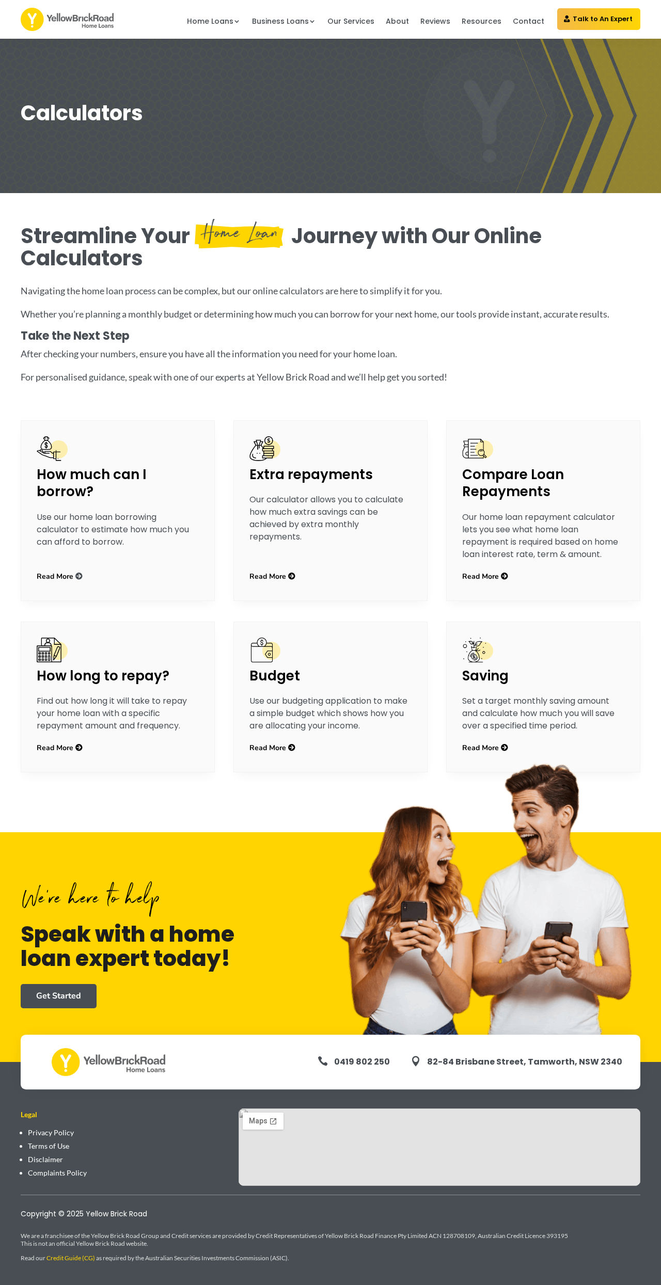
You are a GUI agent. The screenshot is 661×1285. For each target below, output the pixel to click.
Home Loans (210, 21)
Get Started (58, 996)
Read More (55, 576)
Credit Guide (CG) (70, 1258)
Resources (481, 21)
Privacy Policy (51, 1132)
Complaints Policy (57, 1172)
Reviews (435, 21)
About (397, 21)
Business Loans (280, 21)
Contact (528, 21)
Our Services (350, 21)
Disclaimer (45, 1159)
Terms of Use (48, 1145)
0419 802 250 (362, 1062)
